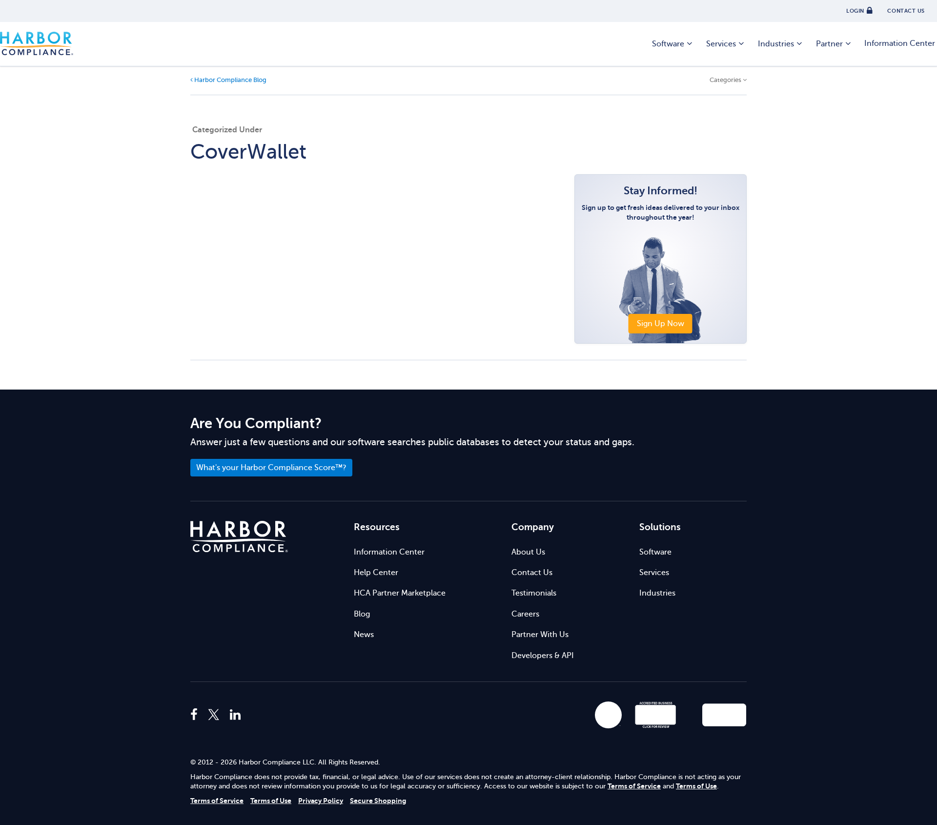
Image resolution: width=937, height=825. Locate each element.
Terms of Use (696, 786)
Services (721, 44)
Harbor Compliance (36, 44)
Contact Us (531, 572)
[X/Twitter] (214, 715)
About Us (528, 552)
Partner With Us (540, 634)
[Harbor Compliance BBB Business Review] (651, 714)
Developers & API (542, 655)
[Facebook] (196, 715)
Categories (726, 80)
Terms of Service (634, 786)
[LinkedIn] (235, 715)
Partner (829, 44)
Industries (776, 44)
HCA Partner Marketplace (400, 593)
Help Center (376, 572)
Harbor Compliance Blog (229, 80)
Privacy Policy (320, 800)
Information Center (389, 552)
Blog (362, 614)
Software (668, 44)
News (364, 634)
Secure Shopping (378, 800)
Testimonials (533, 593)
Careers (525, 614)
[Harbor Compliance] (239, 537)
